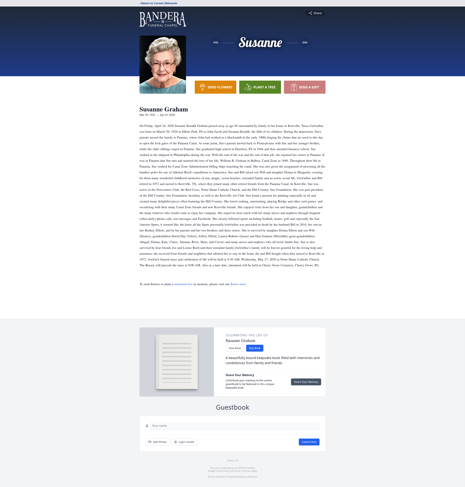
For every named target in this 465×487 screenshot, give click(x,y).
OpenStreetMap (236, 476)
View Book (235, 348)
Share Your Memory (306, 382)
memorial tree (183, 284)
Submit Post (309, 442)
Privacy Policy (222, 470)
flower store (238, 284)
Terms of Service (242, 470)
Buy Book (254, 348)
